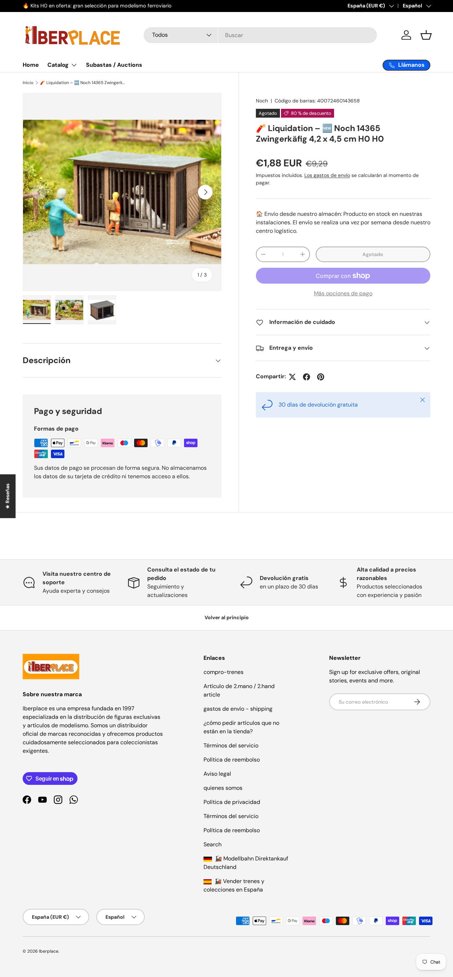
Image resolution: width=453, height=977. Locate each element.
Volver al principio (227, 617)
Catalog (58, 65)
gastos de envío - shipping (238, 708)
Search (212, 844)
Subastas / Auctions (114, 65)
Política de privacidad (231, 802)
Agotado (372, 254)
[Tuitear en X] (292, 377)
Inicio (28, 82)
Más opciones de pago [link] (343, 293)
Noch (262, 100)
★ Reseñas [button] (7, 496)
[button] (426, 35)
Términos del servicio (230, 745)
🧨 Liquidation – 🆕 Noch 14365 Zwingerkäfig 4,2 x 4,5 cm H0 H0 (82, 82)
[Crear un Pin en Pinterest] (321, 377)
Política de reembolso (231, 759)
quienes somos (222, 788)
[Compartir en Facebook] (306, 377)
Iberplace (48, 951)
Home (31, 65)
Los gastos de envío (327, 175)
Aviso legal (217, 773)
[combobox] (260, 35)
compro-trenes (223, 672)
